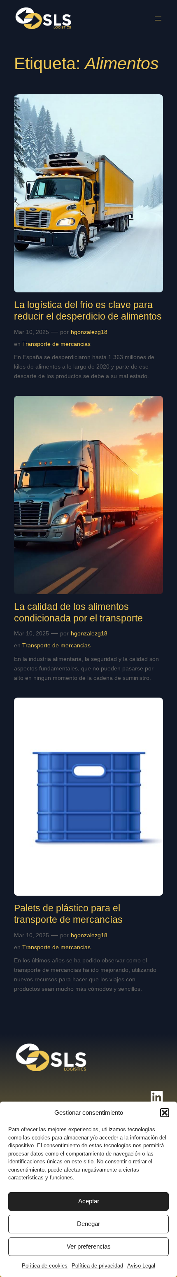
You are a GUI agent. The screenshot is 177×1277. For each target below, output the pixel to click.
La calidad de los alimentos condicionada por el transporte (78, 612)
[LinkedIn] (157, 1100)
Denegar (88, 1223)
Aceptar (88, 1201)
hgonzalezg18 (89, 332)
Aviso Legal (141, 1266)
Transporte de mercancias (56, 344)
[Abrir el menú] (158, 18)
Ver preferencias (89, 1246)
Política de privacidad (97, 1266)
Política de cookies (45, 1266)
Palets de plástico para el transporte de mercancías (68, 914)
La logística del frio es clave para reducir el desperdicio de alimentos (88, 310)
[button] (165, 1113)
